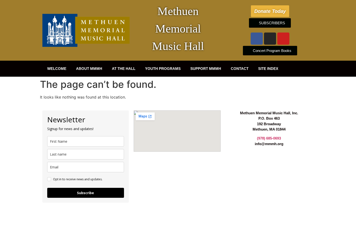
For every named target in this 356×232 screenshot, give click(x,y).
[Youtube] (283, 39)
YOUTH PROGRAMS (163, 68)
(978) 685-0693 (269, 138)
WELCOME (56, 68)
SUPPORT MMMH (205, 68)
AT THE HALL (123, 68)
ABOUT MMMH (89, 68)
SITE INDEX (268, 68)
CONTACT (239, 68)
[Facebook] (257, 39)
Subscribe (85, 193)
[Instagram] (270, 39)
